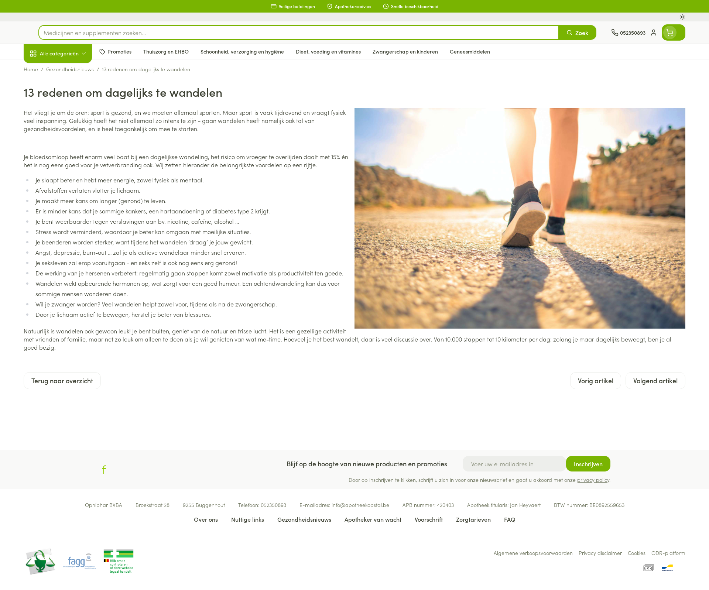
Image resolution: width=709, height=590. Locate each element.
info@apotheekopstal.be (360, 504)
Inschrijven (588, 464)
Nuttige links (247, 519)
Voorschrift (429, 519)
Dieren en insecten (71, 232)
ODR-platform (668, 552)
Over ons (206, 519)
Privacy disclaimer (600, 552)
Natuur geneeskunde (71, 190)
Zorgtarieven (473, 519)
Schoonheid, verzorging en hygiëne (71, 93)
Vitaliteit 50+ (71, 169)
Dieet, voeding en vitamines (71, 120)
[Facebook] (104, 469)
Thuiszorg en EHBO (71, 211)
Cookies (636, 552)
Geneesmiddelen (71, 252)
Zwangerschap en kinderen (71, 146)
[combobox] (298, 32)
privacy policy (593, 479)
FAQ (510, 519)
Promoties (43, 70)
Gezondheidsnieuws (304, 519)
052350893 (273, 504)
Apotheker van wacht (373, 519)
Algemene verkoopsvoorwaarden (533, 552)
